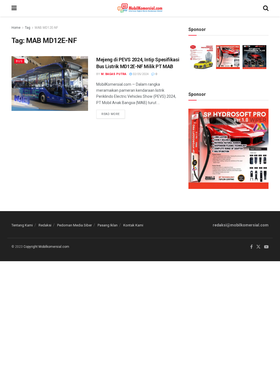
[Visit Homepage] (139, 8)
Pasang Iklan (108, 225)
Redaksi (45, 225)
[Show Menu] (14, 8)
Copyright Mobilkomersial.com (46, 247)
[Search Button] (266, 8)
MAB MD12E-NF (46, 28)
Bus (19, 61)
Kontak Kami (133, 225)
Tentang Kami (22, 225)
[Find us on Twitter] (258, 247)
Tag (27, 28)
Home (16, 28)
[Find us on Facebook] (251, 247)
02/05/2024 (140, 74)
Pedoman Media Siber (74, 225)
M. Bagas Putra (113, 74)
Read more (113, 113)
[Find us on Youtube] (266, 247)
